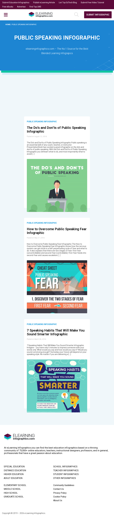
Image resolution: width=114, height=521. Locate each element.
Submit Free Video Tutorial (92, 2)
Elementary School (15, 485)
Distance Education (15, 470)
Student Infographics (66, 474)
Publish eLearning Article (44, 2)
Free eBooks (7, 7)
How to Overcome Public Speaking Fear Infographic (57, 231)
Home (8, 25)
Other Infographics (64, 478)
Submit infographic (97, 14)
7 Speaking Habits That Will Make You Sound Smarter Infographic (56, 332)
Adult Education (13, 478)
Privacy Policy (59, 493)
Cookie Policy (59, 496)
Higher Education (13, 474)
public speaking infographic (42, 122)
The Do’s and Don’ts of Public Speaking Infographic (56, 130)
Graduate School (13, 496)
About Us (57, 500)
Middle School (12, 489)
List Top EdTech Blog (68, 2)
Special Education (14, 466)
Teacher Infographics (66, 470)
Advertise (21, 7)
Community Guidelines (63, 485)
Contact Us (58, 489)
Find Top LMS (35, 7)
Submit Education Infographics (15, 2)
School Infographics (65, 466)
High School (11, 493)
